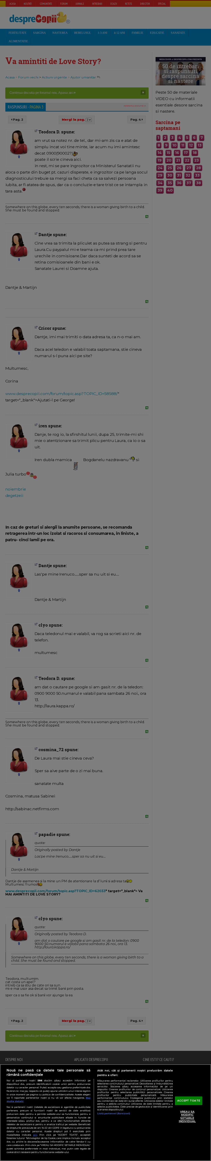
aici (35, 1134)
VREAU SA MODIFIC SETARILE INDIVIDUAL (187, 1116)
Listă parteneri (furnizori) (113, 1113)
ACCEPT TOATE (188, 1100)
